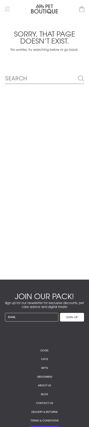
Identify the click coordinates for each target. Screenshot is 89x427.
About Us (44, 385)
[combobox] (44, 78)
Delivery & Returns (44, 412)
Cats (44, 359)
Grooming (44, 377)
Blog (44, 394)
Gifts (44, 368)
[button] (7, 9)
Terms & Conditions (44, 420)
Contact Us (44, 403)
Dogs (44, 350)
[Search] (81, 78)
